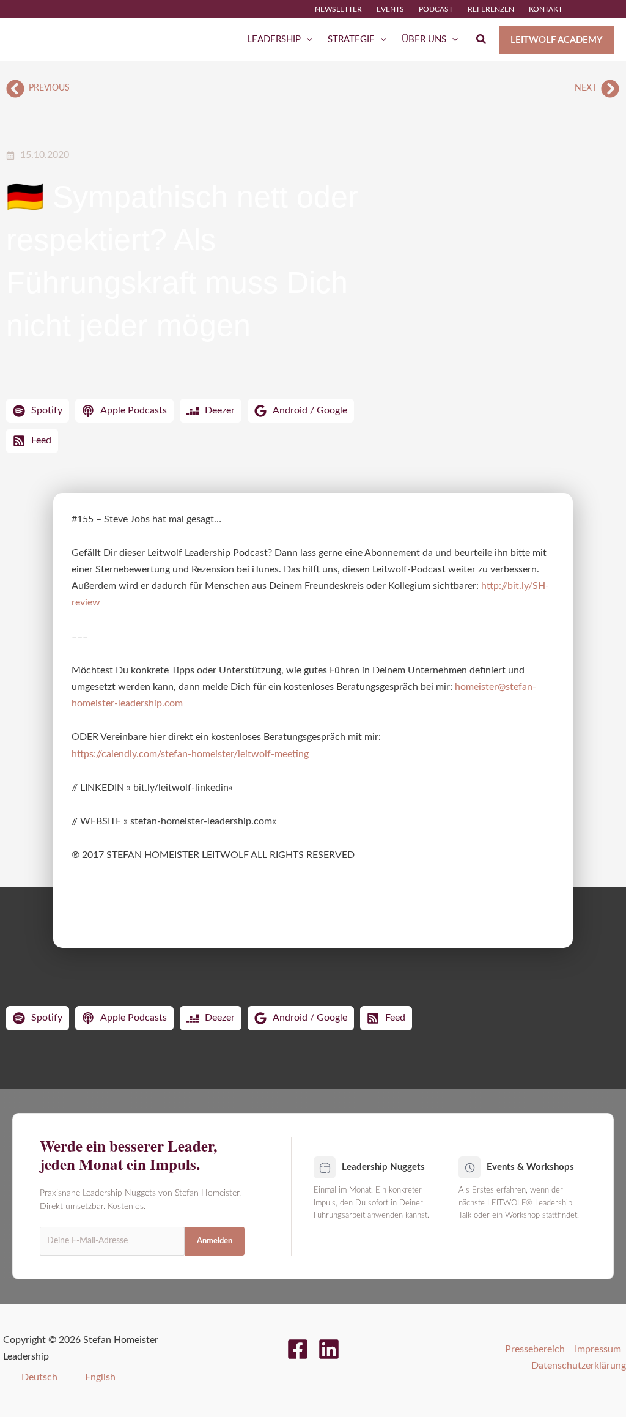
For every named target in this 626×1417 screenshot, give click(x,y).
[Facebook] (298, 1349)
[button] (306, 40)
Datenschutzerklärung (578, 1366)
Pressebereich (535, 1349)
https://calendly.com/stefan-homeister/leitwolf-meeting (190, 754)
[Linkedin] (329, 1349)
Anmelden (214, 1241)
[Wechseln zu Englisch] (608, 9)
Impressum (598, 1349)
